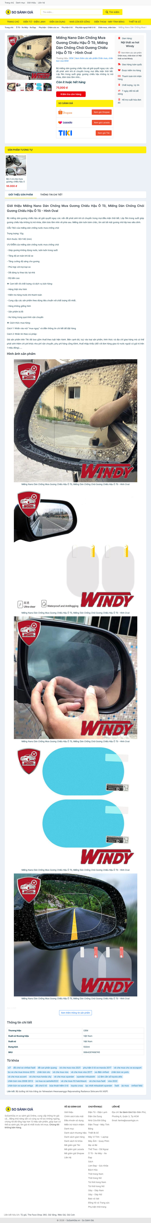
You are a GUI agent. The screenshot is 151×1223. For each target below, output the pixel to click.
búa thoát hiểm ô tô (59, 1085)
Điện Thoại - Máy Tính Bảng (109, 21)
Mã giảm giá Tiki (72, 1145)
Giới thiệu (31, 2)
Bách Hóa (92, 1169)
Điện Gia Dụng (57, 21)
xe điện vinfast (102, 1072)
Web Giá (62, 1214)
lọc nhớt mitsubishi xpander (99, 1085)
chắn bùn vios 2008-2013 (20, 1081)
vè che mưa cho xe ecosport (127, 1067)
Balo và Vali (93, 1198)
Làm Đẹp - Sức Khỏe (98, 1165)
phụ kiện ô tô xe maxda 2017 (97, 1067)
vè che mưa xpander (64, 1076)
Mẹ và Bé (92, 1145)
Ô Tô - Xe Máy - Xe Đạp (26, 27)
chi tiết (51, 194)
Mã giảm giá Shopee (74, 1153)
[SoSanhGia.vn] (19, 12)
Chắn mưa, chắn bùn (107, 27)
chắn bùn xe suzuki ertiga (20, 1085)
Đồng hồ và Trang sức (99, 1202)
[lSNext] (47, 57)
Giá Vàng (52, 1214)
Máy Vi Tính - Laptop (98, 1137)
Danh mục (20, 2)
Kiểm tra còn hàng (71, 94)
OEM (71, 58)
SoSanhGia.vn (73, 1220)
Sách (90, 1161)
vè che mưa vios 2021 (70, 1067)
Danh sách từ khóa (73, 1141)
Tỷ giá (23, 1214)
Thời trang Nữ (95, 1178)
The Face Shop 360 (37, 1214)
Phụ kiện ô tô (67, 27)
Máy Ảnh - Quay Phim (98, 1141)
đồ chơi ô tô (41, 1085)
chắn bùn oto (43, 1072)
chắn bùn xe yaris (120, 1072)
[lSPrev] (11, 57)
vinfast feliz (136, 1085)
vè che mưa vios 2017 (81, 1072)
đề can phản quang (47, 1067)
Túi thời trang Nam (97, 1182)
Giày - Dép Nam (96, 1190)
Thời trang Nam (95, 1174)
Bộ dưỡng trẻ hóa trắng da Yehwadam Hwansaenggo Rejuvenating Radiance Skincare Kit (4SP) (62, 1091)
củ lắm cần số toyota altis (110, 1076)
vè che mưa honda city (40, 1076)
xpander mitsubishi (86, 1076)
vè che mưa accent (17, 1076)
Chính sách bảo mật (73, 1116)
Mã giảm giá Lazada (74, 1149)
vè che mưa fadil (97, 1081)
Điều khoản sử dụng (74, 1120)
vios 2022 (112, 1081)
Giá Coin (71, 1214)
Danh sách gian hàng (74, 1137)
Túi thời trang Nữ (96, 1186)
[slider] (11, 87)
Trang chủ (9, 2)
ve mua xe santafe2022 (47, 1081)
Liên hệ (41, 2)
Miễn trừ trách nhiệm (74, 1124)
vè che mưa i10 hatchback (74, 1081)
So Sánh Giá (88, 1220)
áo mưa (125, 1085)
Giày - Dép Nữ (95, 1194)
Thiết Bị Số (135, 21)
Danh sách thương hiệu (75, 1132)
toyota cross (77, 1085)
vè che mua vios (60, 1072)
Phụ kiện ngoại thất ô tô (85, 27)
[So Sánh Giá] (19, 1109)
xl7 (9, 1067)
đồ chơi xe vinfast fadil (24, 1067)
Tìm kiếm (113, 12)
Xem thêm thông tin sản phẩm (75, 1012)
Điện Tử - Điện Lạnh (34, 21)
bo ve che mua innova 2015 (21, 1072)
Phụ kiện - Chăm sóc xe (49, 27)
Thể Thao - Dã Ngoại (98, 1149)
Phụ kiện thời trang (97, 1207)
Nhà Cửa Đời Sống (80, 21)
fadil (117, 1085)
